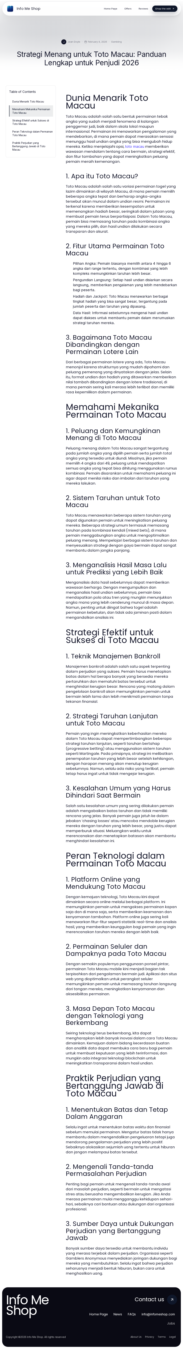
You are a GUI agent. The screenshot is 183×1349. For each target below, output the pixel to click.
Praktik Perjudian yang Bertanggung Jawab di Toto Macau (28, 146)
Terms (162, 1337)
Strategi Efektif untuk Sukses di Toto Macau (30, 122)
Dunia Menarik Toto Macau (28, 101)
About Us (136, 1337)
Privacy (149, 1337)
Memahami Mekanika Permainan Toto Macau (31, 111)
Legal (172, 1337)
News (117, 1314)
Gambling (116, 41)
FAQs (132, 1314)
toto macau (134, 146)
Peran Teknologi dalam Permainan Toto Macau (32, 133)
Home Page (98, 1314)
